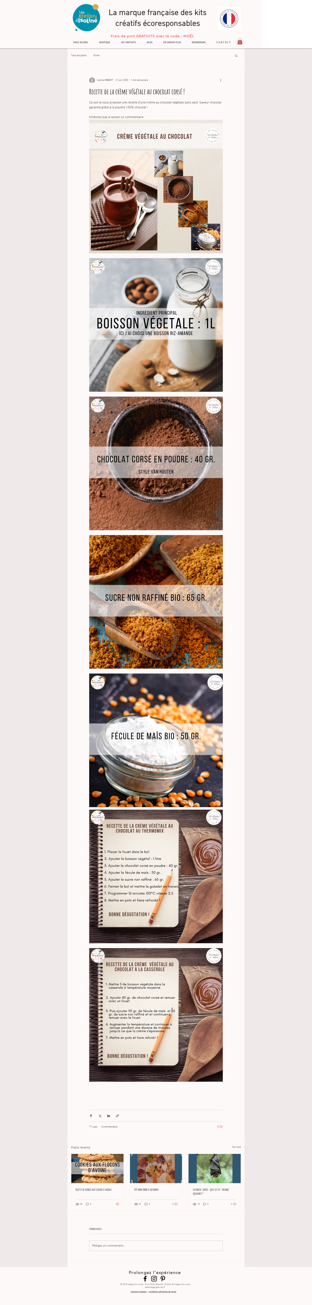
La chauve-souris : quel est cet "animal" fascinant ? (211, 1191)
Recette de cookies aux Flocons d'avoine (94, 1189)
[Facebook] (145, 1278)
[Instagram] (154, 1278)
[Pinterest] (163, 1278)
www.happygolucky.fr (155, 1287)
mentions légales (139, 1291)
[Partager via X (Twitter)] (99, 1115)
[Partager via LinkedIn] (108, 1115)
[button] (239, 41)
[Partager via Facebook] (91, 1115)
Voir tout (236, 1147)
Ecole (96, 55)
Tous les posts (78, 55)
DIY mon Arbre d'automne (146, 1189)
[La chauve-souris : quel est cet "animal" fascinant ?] (214, 1168)
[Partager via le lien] (117, 1115)
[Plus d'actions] (220, 80)
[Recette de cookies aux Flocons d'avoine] (97, 1168)
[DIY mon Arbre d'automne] (156, 1168)
